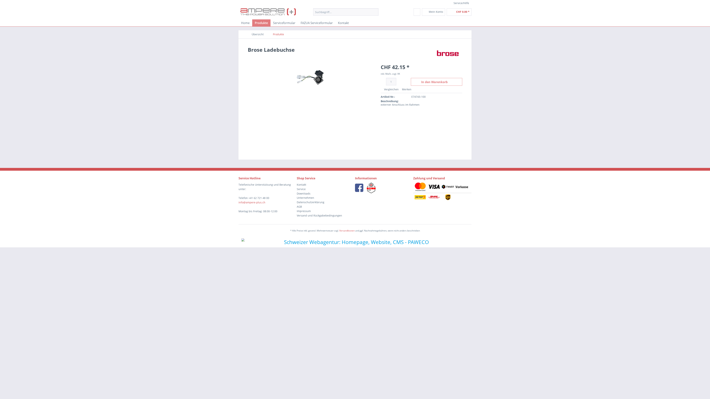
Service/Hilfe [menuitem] (461, 3)
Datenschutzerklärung (310, 202)
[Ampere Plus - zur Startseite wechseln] (268, 13)
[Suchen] (375, 12)
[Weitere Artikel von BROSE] (448, 53)
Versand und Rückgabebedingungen (319, 215)
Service (301, 189)
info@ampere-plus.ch (252, 202)
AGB (299, 206)
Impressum (304, 211)
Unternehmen (305, 198)
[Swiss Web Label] (371, 188)
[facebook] (359, 188)
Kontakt (301, 184)
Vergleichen (391, 89)
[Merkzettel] (417, 12)
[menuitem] (345, 12)
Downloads (303, 193)
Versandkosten (347, 230)
